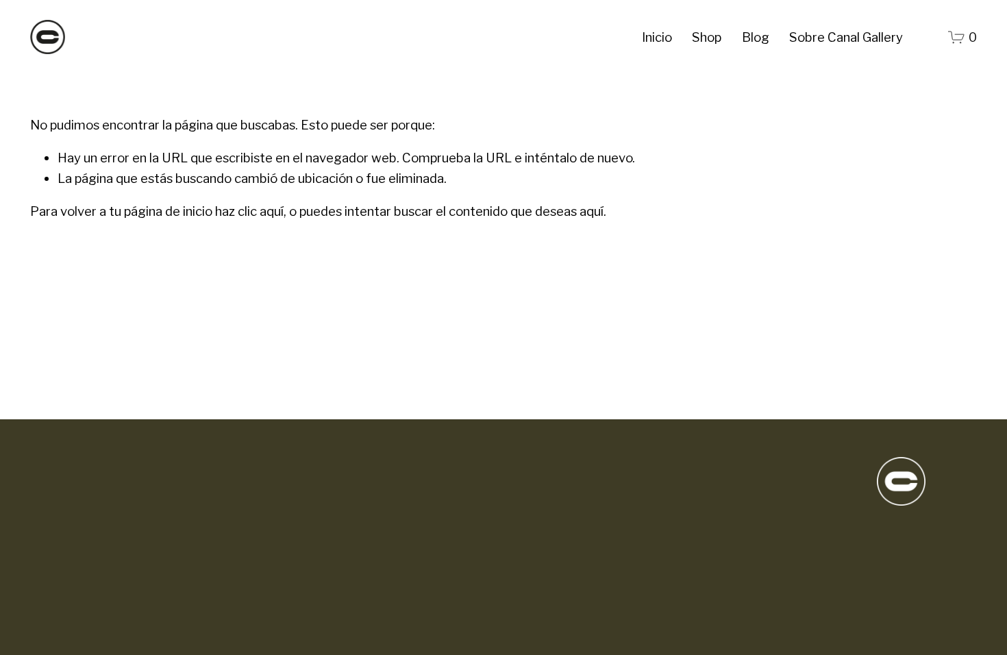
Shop (706, 37)
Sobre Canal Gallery (846, 37)
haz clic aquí (249, 211)
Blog (755, 37)
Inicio (657, 37)
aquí (592, 211)
